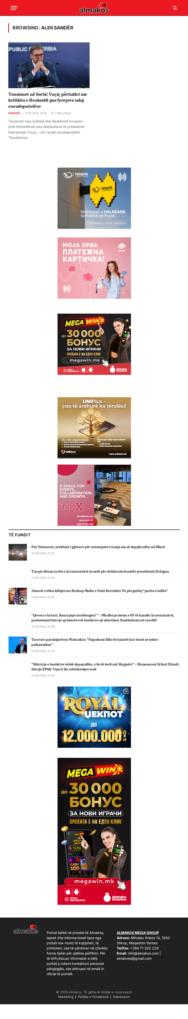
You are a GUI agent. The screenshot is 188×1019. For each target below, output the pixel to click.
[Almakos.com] (94, 7)
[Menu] (14, 7)
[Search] (174, 7)
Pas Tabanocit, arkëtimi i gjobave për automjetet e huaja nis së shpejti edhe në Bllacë (98, 547)
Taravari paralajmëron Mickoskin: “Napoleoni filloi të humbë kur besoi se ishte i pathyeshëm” (95, 642)
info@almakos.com (143, 953)
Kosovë (14, 113)
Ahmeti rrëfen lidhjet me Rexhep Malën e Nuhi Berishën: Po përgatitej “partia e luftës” (99, 591)
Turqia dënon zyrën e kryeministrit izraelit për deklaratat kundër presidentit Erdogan (100, 571)
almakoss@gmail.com (134, 958)
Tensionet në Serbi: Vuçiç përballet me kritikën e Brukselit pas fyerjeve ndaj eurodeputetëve (47, 100)
